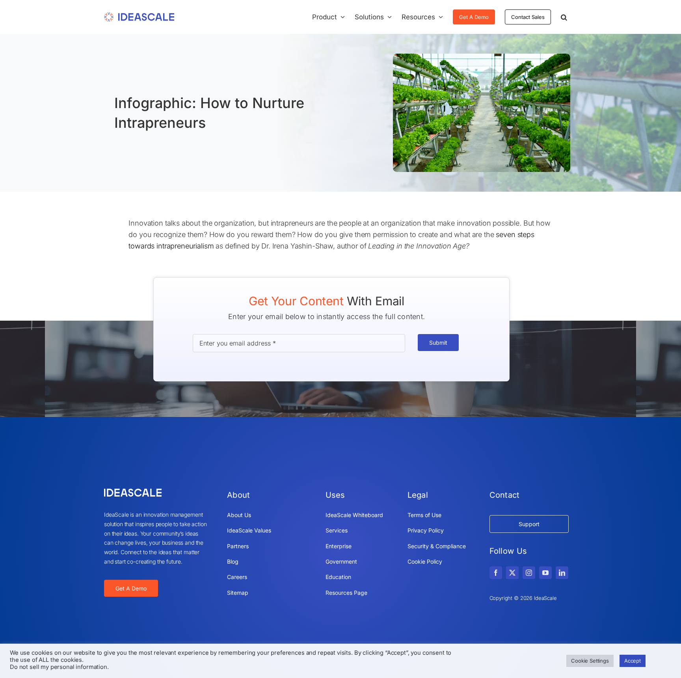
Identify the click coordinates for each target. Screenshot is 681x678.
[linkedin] (562, 572)
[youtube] (545, 572)
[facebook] (495, 572)
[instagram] (529, 572)
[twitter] (512, 572)
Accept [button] (632, 660)
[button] (564, 17)
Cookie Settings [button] (590, 660)
